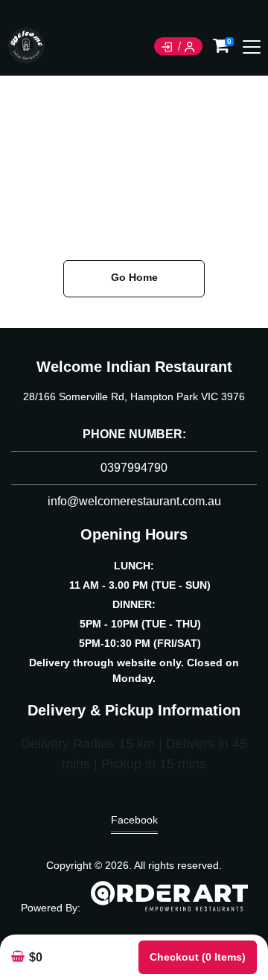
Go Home (134, 277)
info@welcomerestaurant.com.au (134, 501)
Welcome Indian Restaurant (134, 366)
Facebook (134, 820)
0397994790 (134, 467)
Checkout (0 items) (198, 957)
